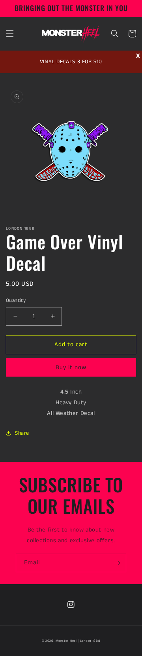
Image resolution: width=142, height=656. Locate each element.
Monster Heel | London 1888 (78, 641)
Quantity (16, 300)
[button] (10, 33)
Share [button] (22, 433)
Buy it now (71, 367)
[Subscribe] (117, 563)
